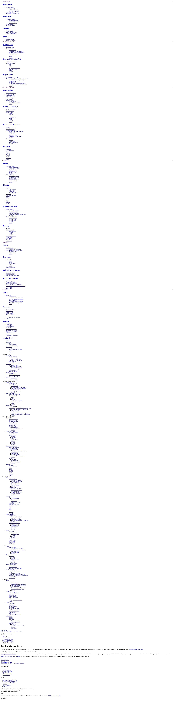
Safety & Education (10, 230)
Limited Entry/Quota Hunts (14, 11)
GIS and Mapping (10, 150)
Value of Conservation (11, 93)
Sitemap (5, 686)
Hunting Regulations (13, 53)
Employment (8, 343)
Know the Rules (9, 48)
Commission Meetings (11, 309)
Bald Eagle (11, 114)
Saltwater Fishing (9, 174)
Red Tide (8, 154)
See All (10, 56)
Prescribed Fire (12, 133)
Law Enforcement (12, 300)
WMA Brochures (12, 189)
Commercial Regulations (14, 168)
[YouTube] (5, 662)
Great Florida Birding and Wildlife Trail (17, 214)
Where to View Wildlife (14, 210)
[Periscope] (9, 662)
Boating (6, 226)
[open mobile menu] (3, 633)
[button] (6, 1)
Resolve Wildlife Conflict (12, 59)
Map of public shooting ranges (12, 275)
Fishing (5, 163)
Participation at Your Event (11, 335)
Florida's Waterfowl (7, 640)
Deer (7, 197)
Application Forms (10, 39)
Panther (10, 119)
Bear (10, 64)
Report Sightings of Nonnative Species (17, 83)
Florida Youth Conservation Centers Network (15, 286)
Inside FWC (8, 295)
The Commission (7, 670)
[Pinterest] (11, 662)
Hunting (6, 185)
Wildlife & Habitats (7, 637)
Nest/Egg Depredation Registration (8, 654)
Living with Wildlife (10, 63)
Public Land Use (9, 12)
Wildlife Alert (8, 45)
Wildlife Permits (9, 31)
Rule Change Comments (11, 330)
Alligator (11, 113)
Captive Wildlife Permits (11, 33)
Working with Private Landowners (16, 131)
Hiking (10, 264)
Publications (8, 158)
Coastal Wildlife (12, 101)
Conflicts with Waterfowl (8, 641)
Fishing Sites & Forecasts (11, 282)
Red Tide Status (12, 82)
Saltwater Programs (10, 96)
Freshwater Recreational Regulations (16, 52)
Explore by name (12, 219)
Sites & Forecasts (12, 172)
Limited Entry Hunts (13, 192)
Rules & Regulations (10, 314)
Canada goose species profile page (135, 649)
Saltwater (8, 155)
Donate (10, 350)
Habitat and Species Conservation (16, 301)
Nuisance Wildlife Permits (11, 32)
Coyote (10, 66)
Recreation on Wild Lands (11, 216)
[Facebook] (2, 662)
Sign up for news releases (14, 317)
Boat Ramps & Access (11, 236)
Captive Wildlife (12, 50)
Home (4, 636)
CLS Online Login (13, 23)
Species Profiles (9, 112)
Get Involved (7, 338)
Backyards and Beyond (14, 213)
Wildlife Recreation (10, 207)
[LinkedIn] (10, 662)
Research (6, 146)
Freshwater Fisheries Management (16, 299)
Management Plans (13, 135)
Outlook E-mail (6, 675)
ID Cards (11, 232)
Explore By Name (13, 251)
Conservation (8, 90)
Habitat (7, 151)
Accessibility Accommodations (12, 13)
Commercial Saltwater (13, 20)
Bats (10, 65)
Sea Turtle (11, 120)
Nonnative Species (10, 111)
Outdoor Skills (12, 141)
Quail (7, 201)
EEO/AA (5, 684)
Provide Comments (13, 180)
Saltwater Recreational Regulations (16, 51)
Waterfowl (8, 202)
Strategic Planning (10, 313)
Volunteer (8, 340)
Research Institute (12, 296)
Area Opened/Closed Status (15, 249)
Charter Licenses (9, 24)
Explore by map (12, 220)
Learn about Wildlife (13, 142)
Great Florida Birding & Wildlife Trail (14, 284)
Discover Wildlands (10, 281)
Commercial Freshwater (14, 21)
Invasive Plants (12, 132)
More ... (6, 36)
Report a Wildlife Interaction (12, 77)
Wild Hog (8, 203)
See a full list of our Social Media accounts (10, 663)
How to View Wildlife (13, 212)
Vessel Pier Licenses (10, 25)
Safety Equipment (12, 231)
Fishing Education (13, 171)
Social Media (9, 324)
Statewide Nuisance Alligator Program (17, 80)
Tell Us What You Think (11, 329)
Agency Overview (10, 312)
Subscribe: (21, 663)
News (7, 315)
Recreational (7, 4)
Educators (11, 140)
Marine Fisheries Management (15, 302)
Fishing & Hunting (10, 7)
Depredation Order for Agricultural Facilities (10, 656)
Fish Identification (12, 169)
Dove (7, 198)
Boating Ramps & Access (11, 283)
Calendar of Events (10, 287)
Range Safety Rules (10, 273)
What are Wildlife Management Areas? (14, 250)
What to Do (11, 221)
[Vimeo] (6, 662)
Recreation (7, 257)
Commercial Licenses (10, 19)
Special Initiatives (10, 100)
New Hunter (8, 194)
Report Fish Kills (12, 81)
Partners (7, 318)
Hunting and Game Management (16, 297)
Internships (8, 342)
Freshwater (8, 149)
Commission (7, 307)
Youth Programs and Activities (15, 349)
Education (8, 138)
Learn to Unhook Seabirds (11, 62)
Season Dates (11, 190)
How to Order (12, 8)
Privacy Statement (7, 685)
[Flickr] (7, 662)
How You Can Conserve (11, 125)
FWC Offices (9, 325)
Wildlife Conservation (10, 109)
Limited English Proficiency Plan (10, 680)
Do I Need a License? (13, 9)
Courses (10, 233)
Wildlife (6, 28)
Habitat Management (10, 130)
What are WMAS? (13, 218)
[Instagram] (1, 662)
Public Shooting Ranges (11, 195)
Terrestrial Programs (10, 98)
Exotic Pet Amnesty (10, 129)
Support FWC (9, 347)
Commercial (7, 16)
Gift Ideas (11, 348)
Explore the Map (12, 252)
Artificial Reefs (9, 288)
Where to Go (9, 259)
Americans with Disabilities (9, 682)
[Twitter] (3, 662)
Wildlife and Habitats (10, 107)
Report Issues (8, 74)
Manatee (10, 118)
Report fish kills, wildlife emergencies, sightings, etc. (17, 78)
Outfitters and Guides (10, 267)
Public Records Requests (11, 331)
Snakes (10, 70)
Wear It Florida (9, 239)
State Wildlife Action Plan (14, 102)
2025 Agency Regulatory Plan (54, 695)
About (7, 159)
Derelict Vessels (9, 237)
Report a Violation (10, 47)
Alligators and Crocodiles (14, 68)
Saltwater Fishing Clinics (14, 179)
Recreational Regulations (14, 167)
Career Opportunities (13, 345)
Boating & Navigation (10, 40)
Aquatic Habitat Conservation (15, 136)
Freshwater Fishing (10, 166)
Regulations (8, 187)
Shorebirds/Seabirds (13, 69)
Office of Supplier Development (10, 681)
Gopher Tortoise (12, 117)
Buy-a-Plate (11, 352)
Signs (7, 333)
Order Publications (10, 332)
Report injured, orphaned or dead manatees (18, 84)
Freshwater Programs (10, 95)
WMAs (5, 245)
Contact (6, 321)
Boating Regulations (13, 55)
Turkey (7, 200)
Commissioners (9, 311)
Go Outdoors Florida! (11, 278)
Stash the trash (9, 99)
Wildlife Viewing (9, 209)
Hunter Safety (12, 191)
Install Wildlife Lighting (11, 127)
